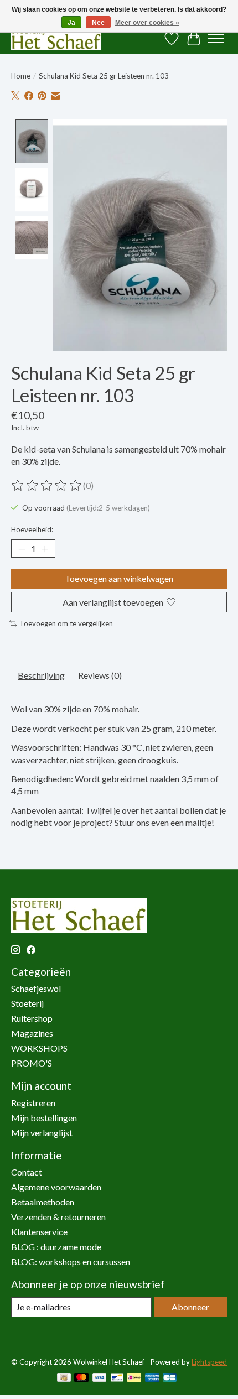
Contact (26, 1172)
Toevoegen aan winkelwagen (119, 578)
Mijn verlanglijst (42, 1132)
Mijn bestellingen (44, 1117)
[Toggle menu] (216, 39)
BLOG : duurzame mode (56, 1246)
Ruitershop (32, 1018)
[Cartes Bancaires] (170, 1378)
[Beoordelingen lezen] (47, 485)
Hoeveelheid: (32, 529)
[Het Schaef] (56, 38)
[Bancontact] (117, 1378)
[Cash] (64, 1378)
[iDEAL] (134, 1378)
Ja (71, 23)
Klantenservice (39, 1231)
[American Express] (152, 1378)
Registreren (33, 1103)
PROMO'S (31, 1063)
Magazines (32, 1033)
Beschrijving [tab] (41, 675)
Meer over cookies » (147, 23)
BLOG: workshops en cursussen (70, 1261)
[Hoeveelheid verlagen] (21, 549)
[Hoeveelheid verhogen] (45, 549)
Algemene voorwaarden (56, 1187)
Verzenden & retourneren (58, 1216)
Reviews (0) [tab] (100, 675)
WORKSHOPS (39, 1048)
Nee (98, 23)
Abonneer (190, 1307)
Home (20, 75)
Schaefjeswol (36, 988)
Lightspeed (209, 1362)
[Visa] (99, 1378)
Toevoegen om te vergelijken (66, 623)
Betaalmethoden (42, 1202)
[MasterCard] (81, 1378)
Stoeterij (27, 1003)
